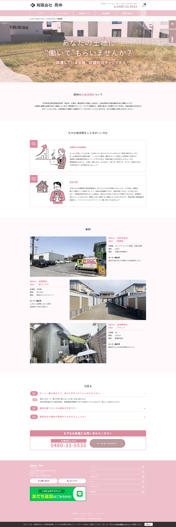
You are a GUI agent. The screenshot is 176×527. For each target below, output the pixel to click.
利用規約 (75, 513)
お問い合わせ (127, 13)
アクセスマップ (95, 486)
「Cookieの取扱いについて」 (122, 524)
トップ (41, 13)
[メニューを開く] (143, 13)
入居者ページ (84, 13)
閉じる (148, 524)
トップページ (94, 467)
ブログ (92, 481)
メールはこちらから (107, 443)
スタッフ (93, 472)
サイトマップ (101, 513)
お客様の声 (93, 477)
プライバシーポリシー (87, 513)
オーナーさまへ (62, 13)
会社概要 (106, 13)
